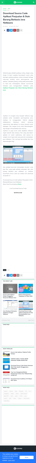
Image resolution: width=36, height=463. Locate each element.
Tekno (14, 398)
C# (26, 391)
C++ (30, 391)
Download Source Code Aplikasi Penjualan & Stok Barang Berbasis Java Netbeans (26, 313)
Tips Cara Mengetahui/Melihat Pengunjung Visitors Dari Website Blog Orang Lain (21, 373)
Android (5, 391)
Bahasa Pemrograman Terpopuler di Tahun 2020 (25, 295)
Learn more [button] (11, 460)
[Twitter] (11, 30)
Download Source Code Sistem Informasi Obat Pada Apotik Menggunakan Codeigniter (22, 367)
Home (4, 10)
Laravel (5, 398)
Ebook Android (24, 393)
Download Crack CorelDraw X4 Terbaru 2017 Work (21, 379)
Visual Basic (6, 401)
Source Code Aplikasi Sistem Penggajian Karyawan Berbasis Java (9, 296)
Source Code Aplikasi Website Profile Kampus (21, 352)
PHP (10, 398)
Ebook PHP (6, 396)
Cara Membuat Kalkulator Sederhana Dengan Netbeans (10, 312)
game (16, 396)
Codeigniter (6, 393)
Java (8, 10)
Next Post (30, 320)
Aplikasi (11, 391)
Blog (16, 391)
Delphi (12, 393)
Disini (19, 184)
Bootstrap (21, 391)
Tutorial (19, 398)
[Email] (17, 30)
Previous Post (6, 320)
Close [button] (26, 457)
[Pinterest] (14, 30)
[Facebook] (8, 30)
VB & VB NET (26, 398)
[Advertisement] (18, 52)
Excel (12, 396)
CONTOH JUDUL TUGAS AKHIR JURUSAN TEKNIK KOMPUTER (19, 359)
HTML (21, 396)
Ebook (17, 393)
